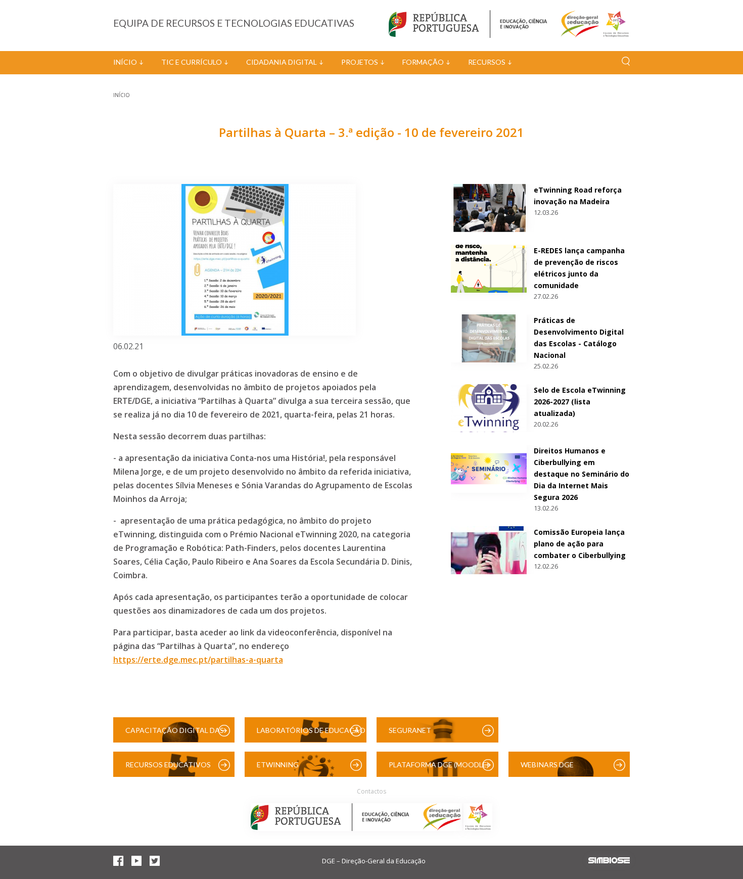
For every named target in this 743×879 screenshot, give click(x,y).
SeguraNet (410, 730)
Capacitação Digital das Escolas (174, 734)
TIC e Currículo (191, 62)
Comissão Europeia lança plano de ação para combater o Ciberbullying (580, 543)
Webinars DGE (547, 764)
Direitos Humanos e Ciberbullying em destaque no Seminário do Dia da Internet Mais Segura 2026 (581, 474)
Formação (423, 62)
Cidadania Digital (281, 62)
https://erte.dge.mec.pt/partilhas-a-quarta (198, 659)
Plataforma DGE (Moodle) (439, 764)
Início (125, 62)
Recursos (486, 62)
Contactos (371, 791)
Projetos (359, 62)
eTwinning (278, 764)
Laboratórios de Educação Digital (311, 734)
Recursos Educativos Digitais (168, 768)
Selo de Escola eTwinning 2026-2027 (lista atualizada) (580, 401)
